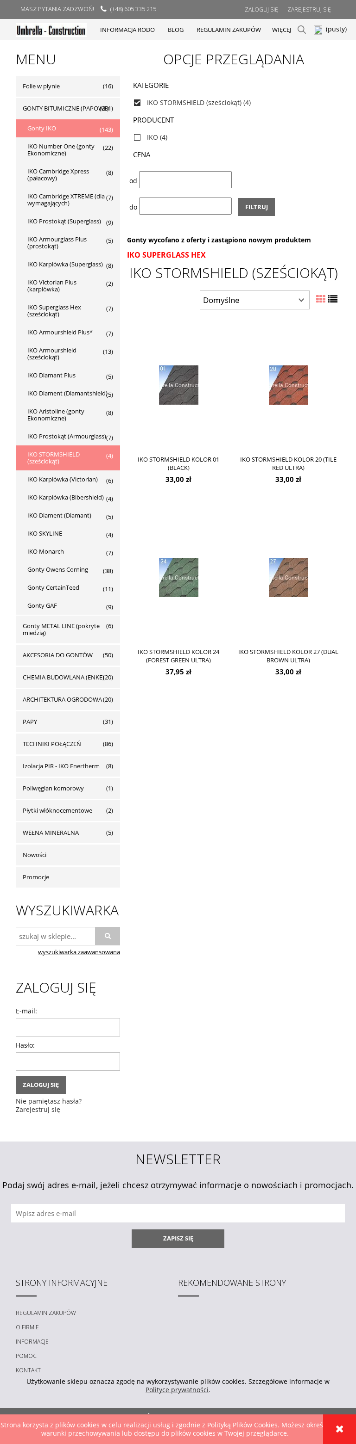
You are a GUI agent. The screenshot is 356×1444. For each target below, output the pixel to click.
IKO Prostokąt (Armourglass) (66, 436)
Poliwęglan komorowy (53, 788)
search (302, 29)
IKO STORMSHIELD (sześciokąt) (53, 457)
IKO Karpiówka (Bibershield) (65, 497)
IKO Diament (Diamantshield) (67, 393)
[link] (233, 102)
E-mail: (26, 1010)
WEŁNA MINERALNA (51, 832)
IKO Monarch (45, 551)
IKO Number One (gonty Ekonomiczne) (61, 149)
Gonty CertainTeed (53, 587)
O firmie (27, 1327)
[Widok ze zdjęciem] (320, 299)
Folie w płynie (41, 86)
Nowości (34, 855)
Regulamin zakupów (46, 1313)
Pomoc (26, 1356)
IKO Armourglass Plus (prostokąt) (57, 242)
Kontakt (28, 1370)
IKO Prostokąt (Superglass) (64, 221)
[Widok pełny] (332, 299)
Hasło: (25, 1045)
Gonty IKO (41, 128)
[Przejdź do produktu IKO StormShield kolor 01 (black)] (178, 384)
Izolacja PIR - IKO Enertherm (61, 766)
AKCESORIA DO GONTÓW (58, 655)
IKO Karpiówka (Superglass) (65, 264)
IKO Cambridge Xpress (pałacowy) (58, 174)
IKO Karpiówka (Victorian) (62, 479)
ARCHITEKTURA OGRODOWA (62, 699)
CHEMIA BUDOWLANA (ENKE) (63, 677)
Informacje (32, 1341)
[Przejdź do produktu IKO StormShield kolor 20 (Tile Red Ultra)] (288, 384)
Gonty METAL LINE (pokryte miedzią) (61, 629)
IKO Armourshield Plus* (60, 332)
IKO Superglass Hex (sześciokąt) (54, 310)
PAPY (30, 721)
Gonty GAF (42, 605)
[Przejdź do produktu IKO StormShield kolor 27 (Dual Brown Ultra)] (288, 577)
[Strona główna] (51, 29)
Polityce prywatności (177, 1389)
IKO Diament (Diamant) (59, 515)
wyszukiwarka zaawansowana (79, 952)
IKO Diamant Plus (51, 375)
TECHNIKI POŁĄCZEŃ (52, 744)
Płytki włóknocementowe (57, 810)
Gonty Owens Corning (57, 569)
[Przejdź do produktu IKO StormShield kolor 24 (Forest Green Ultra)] (178, 577)
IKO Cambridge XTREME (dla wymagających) (66, 199)
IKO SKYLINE (44, 533)
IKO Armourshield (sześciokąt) (51, 353)
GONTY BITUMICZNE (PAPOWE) (66, 108)
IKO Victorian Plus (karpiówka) (51, 285)
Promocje (36, 877)
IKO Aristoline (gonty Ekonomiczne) (55, 414)
